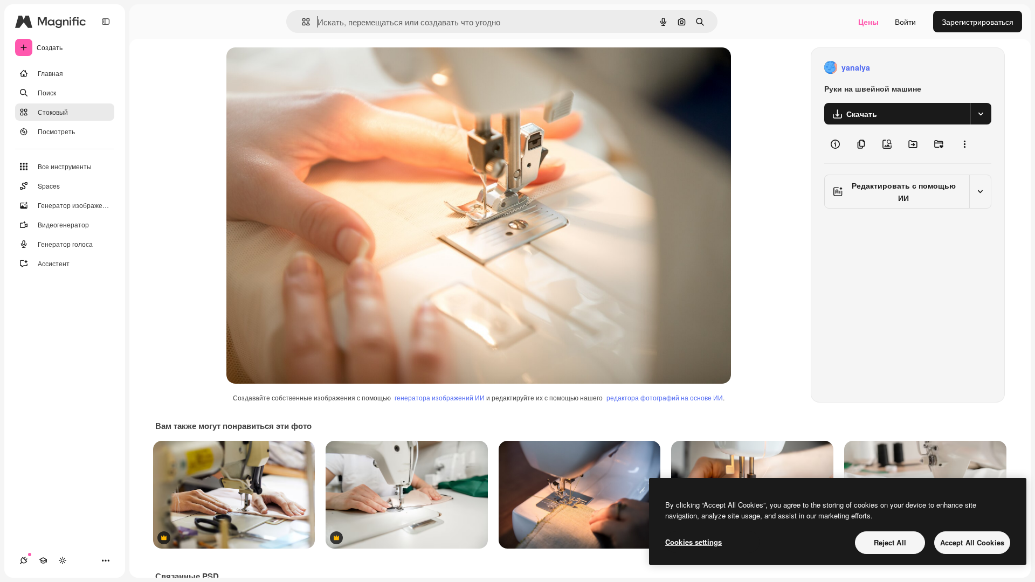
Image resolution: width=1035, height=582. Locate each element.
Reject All (890, 542)
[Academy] (43, 560)
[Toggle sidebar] (105, 21)
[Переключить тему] (62, 560)
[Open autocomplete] (301, 22)
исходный (298, 67)
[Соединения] (23, 560)
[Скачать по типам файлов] (980, 113)
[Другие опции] (964, 144)
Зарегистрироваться (977, 21)
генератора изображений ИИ (440, 397)
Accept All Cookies (972, 542)
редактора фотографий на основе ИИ (664, 397)
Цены (868, 21)
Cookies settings (693, 542)
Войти (905, 21)
